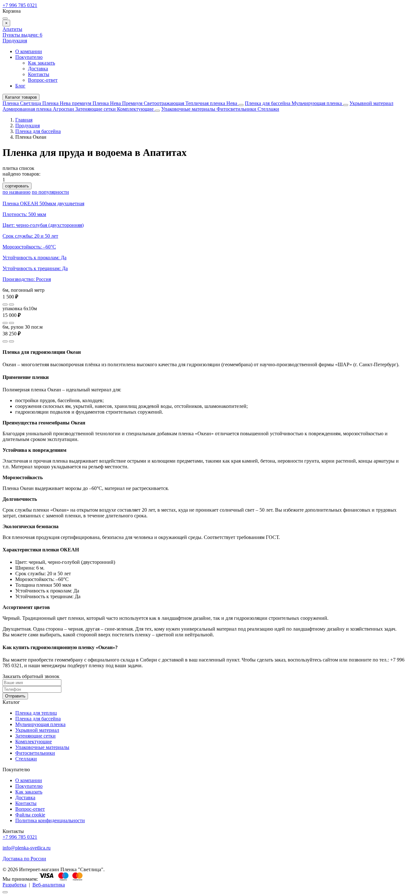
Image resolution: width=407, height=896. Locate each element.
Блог (20, 85)
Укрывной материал (371, 103)
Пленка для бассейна (267, 103)
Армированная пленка (28, 109)
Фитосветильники (237, 109)
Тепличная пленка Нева (211, 103)
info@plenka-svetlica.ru (27, 847)
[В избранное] (5, 304)
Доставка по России (24, 858)
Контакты (38, 74)
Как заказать (41, 63)
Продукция (15, 40)
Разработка (14, 884)
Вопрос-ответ (43, 80)
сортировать (17, 186)
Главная (23, 119)
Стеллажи (268, 109)
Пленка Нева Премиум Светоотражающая (139, 103)
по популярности (50, 192)
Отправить (15, 696)
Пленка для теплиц (36, 713)
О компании (28, 51)
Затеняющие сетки (96, 109)
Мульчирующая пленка (317, 103)
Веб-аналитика (48, 884)
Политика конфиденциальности (50, 820)
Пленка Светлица (22, 103)
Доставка (38, 68)
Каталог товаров (21, 97)
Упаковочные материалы (188, 109)
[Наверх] (5, 892)
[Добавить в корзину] (11, 304)
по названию (17, 192)
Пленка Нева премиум (67, 103)
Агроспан (64, 109)
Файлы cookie (30, 814)
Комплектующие (136, 109)
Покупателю (29, 57)
